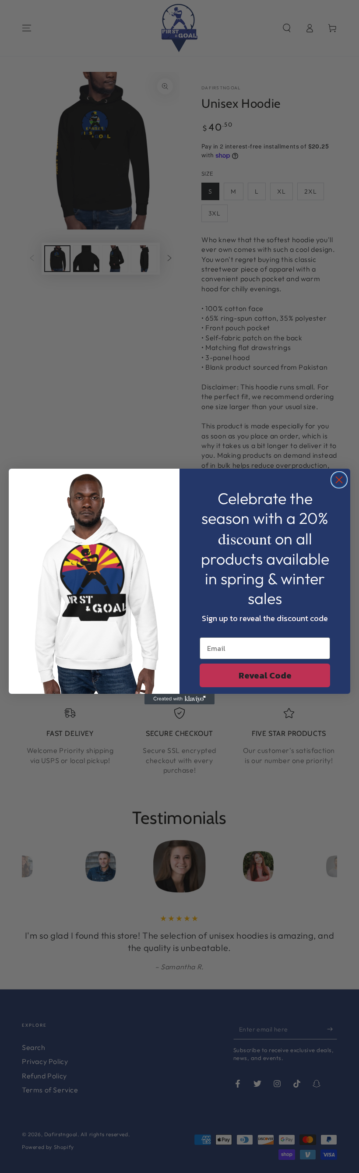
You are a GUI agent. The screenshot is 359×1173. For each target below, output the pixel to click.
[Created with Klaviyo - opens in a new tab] (179, 699)
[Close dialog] (339, 480)
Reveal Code (265, 675)
